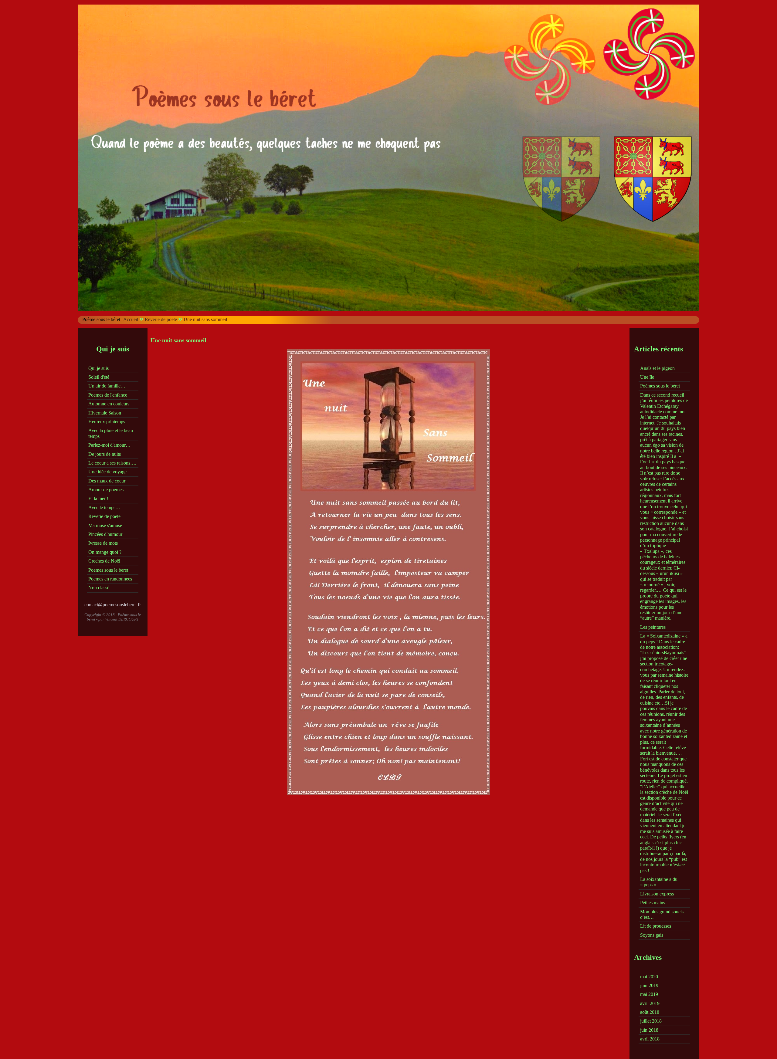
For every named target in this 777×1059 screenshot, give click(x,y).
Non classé (98, 587)
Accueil (130, 319)
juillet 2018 (651, 1020)
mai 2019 (649, 994)
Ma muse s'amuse (105, 525)
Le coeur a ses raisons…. (112, 462)
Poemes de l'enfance (107, 395)
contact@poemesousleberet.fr (112, 604)
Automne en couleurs (108, 403)
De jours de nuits (104, 454)
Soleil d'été (98, 377)
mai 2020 (649, 976)
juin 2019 (649, 985)
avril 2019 (650, 1003)
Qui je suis (98, 368)
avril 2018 (650, 1038)
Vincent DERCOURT (122, 619)
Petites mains (652, 902)
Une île (647, 377)
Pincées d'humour (105, 534)
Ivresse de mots (103, 543)
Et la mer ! (98, 498)
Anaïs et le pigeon (657, 368)
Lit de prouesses (655, 926)
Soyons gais (651, 935)
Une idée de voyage (107, 471)
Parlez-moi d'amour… (109, 445)
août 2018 (649, 1012)
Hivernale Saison (104, 412)
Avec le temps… (104, 507)
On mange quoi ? (104, 552)
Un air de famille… (106, 385)
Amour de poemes (106, 489)
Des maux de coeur (106, 480)
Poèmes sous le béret (660, 385)
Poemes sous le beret (108, 570)
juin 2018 (649, 1030)
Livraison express (657, 893)
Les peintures (653, 627)
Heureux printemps (106, 421)
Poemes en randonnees (110, 578)
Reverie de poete (161, 319)
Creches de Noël (104, 560)
